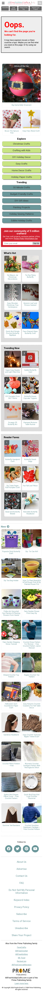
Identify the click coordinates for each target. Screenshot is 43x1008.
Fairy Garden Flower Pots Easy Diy (31, 612)
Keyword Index (21, 900)
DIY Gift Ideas (21, 200)
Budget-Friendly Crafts (21, 194)
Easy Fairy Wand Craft (31, 131)
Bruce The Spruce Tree (12, 132)
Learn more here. (22, 983)
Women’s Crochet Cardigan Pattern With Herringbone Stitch (31, 766)
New (3, 526)
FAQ (21, 883)
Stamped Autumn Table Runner (30, 423)
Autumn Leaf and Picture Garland (30, 304)
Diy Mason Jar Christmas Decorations (12, 277)
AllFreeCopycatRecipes (21, 965)
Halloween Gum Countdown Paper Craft (11, 706)
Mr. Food (21, 958)
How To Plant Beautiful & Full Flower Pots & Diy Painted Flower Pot (32, 582)
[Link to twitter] (17, 848)
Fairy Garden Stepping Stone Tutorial (11, 643)
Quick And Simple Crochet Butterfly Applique (12, 333)
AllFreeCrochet (21, 951)
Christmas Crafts (21, 143)
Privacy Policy (19, 239)
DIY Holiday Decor (21, 157)
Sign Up (36, 243)
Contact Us (21, 875)
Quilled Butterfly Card (30, 371)
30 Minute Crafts (21, 187)
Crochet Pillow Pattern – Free (11, 765)
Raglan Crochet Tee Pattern (31, 676)
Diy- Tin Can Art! (32, 552)
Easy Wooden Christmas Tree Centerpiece (13, 305)
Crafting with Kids (21, 150)
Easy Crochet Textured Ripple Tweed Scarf (31, 736)
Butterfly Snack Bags (30, 460)
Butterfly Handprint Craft (12, 460)
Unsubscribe (21, 928)
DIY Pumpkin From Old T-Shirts (12, 397)
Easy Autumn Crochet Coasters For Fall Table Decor (31, 706)
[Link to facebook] (8, 848)
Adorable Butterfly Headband (30, 513)
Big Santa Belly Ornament (21, 105)
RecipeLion (21, 961)
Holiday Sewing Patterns (21, 214)
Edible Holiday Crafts (21, 220)
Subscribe (21, 914)
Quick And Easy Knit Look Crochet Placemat (31, 797)
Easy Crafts (21, 163)
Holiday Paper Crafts (21, 177)
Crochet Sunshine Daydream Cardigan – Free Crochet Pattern (31, 827)
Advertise (21, 868)
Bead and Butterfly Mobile (12, 513)
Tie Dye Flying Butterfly (30, 276)
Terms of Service (21, 921)
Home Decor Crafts (21, 170)
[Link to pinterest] (26, 848)
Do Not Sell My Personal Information (22, 891)
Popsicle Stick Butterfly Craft (11, 552)
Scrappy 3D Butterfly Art (12, 423)
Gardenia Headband (11, 735)
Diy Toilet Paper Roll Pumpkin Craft (12, 487)
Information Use (31, 239)
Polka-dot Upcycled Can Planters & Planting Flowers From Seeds (11, 613)
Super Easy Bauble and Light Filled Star (12, 371)
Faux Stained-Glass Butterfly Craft (30, 332)
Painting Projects (21, 207)
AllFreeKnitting (21, 954)
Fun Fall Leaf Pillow (30, 486)
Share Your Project (21, 935)
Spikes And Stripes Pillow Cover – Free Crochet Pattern (11, 797)
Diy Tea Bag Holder (11, 581)
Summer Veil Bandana (11, 825)
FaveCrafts (21, 947)
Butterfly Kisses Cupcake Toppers (30, 397)
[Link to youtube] (35, 848)
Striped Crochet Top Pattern (11, 676)
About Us (21, 861)
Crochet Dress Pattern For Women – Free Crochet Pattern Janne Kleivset (32, 645)
